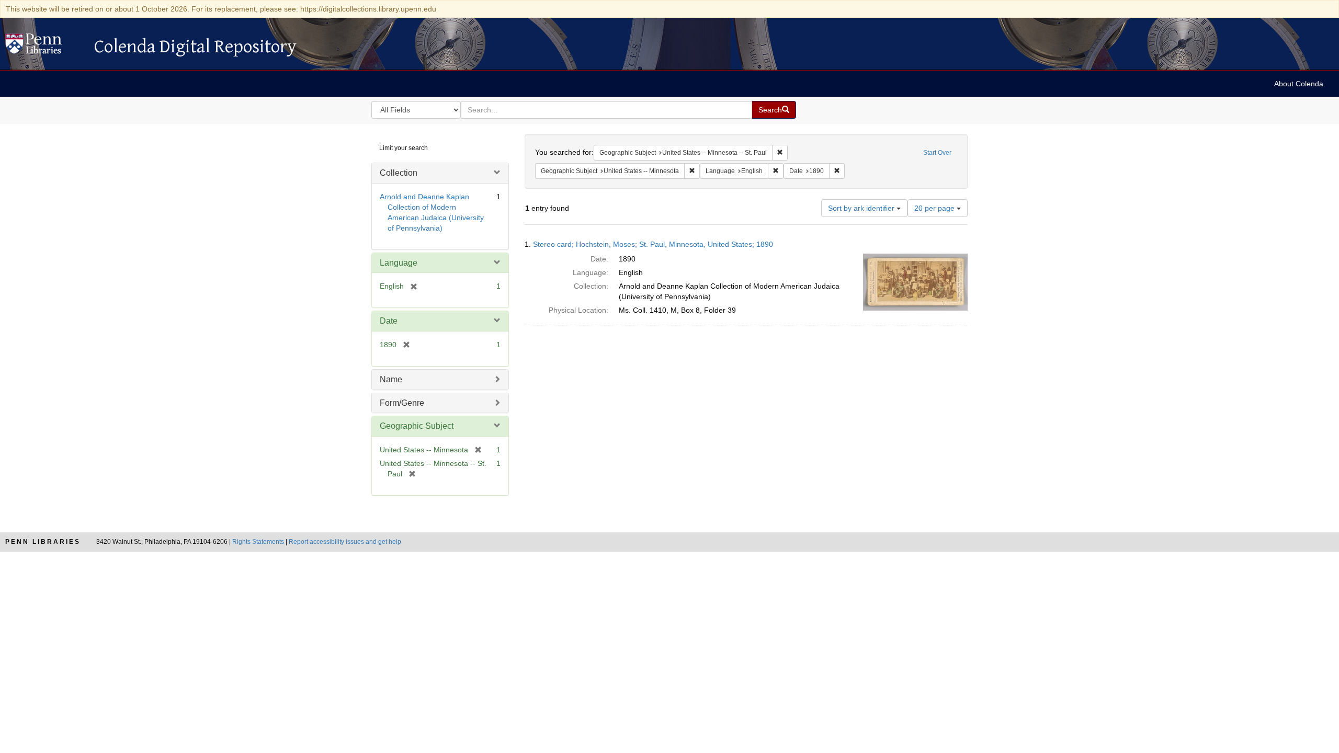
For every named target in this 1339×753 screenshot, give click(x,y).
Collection (398, 172)
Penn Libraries (43, 541)
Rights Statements (258, 541)
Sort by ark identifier (862, 208)
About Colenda (1298, 83)
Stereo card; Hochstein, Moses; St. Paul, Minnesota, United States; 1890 (653, 244)
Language (398, 262)
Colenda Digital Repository (44, 46)
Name (391, 379)
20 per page (935, 208)
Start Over (937, 152)
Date (389, 320)
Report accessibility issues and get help (345, 541)
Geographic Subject (416, 425)
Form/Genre (402, 402)
